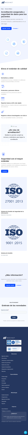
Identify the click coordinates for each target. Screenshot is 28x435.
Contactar (15, 28)
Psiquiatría (4, 378)
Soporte (3, 403)
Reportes (4, 371)
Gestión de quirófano (6, 362)
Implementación (5, 394)
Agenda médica (5, 356)
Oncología (4, 383)
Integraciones (4, 397)
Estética (3, 380)
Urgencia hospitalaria (6, 367)
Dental (3, 389)
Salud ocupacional (5, 385)
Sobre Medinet (5, 408)
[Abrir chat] (25, 432)
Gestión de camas (5, 364)
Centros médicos (5, 387)
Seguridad (4, 401)
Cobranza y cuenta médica (7, 360)
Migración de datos (6, 399)
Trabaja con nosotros (6, 411)
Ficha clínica (4, 358)
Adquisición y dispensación (7, 369)
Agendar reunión (6, 28)
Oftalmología (4, 376)
